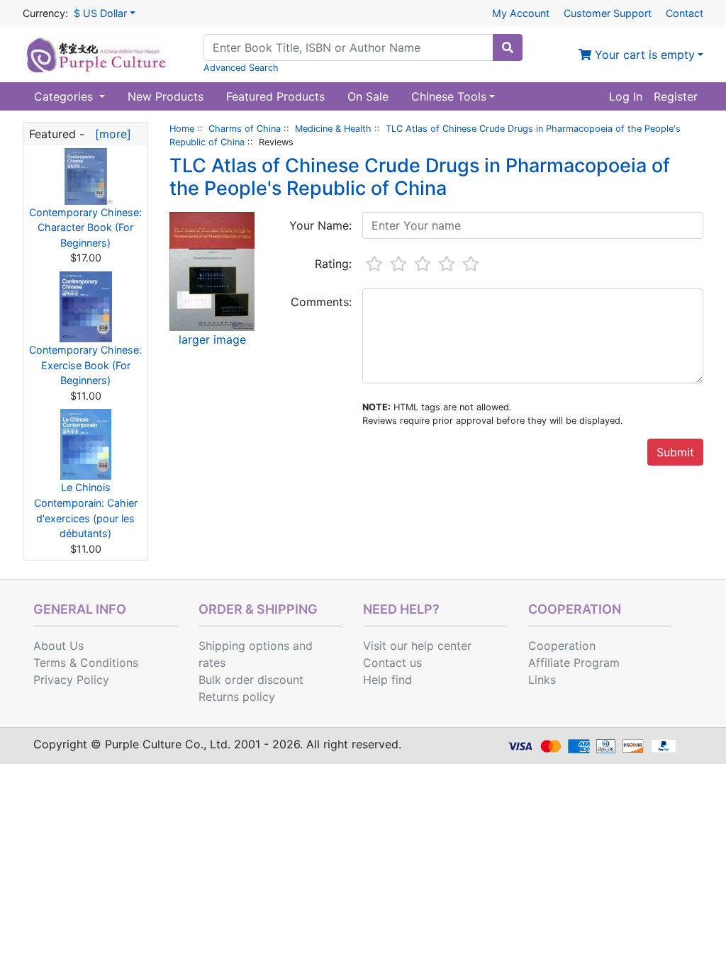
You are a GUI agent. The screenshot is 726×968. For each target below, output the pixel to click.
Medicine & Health (333, 128)
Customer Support (608, 13)
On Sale (368, 96)
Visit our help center (417, 645)
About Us (58, 645)
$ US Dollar (100, 13)
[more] (109, 134)
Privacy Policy (71, 679)
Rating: (333, 264)
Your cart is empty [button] (643, 54)
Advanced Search (241, 67)
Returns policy (237, 697)
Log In (625, 96)
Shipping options (244, 645)
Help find (387, 679)
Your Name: (320, 225)
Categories (65, 96)
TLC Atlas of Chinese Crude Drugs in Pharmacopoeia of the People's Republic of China (419, 177)
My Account (520, 13)
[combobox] (348, 47)
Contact (684, 13)
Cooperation (562, 645)
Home (181, 128)
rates (212, 662)
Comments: (321, 302)
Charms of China (244, 128)
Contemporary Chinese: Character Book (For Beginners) (85, 227)
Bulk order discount (251, 679)
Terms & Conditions (85, 662)
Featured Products (275, 96)
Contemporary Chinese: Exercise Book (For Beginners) (85, 365)
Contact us (392, 662)
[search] (508, 47)
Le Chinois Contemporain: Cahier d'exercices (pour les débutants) (86, 510)
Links (542, 679)
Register (676, 96)
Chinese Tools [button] (448, 96)
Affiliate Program (574, 662)
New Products (165, 96)
